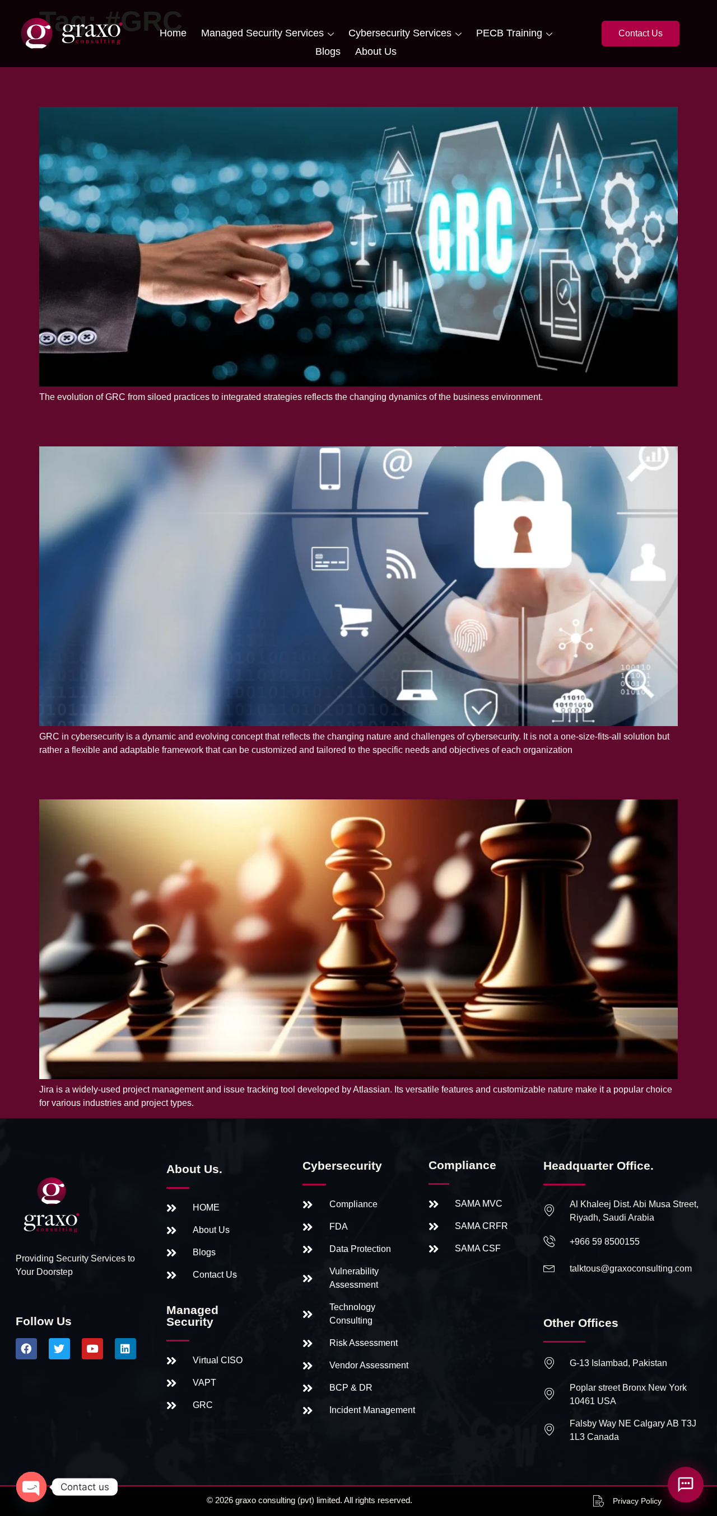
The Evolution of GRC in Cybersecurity (235, 424)
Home (173, 33)
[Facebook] (26, 1348)
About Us (376, 51)
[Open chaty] (31, 1487)
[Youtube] (92, 1348)
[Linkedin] (125, 1348)
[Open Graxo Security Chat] (686, 1485)
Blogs (328, 51)
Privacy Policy (637, 1500)
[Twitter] (59, 1348)
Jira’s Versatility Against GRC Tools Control (260, 777)
